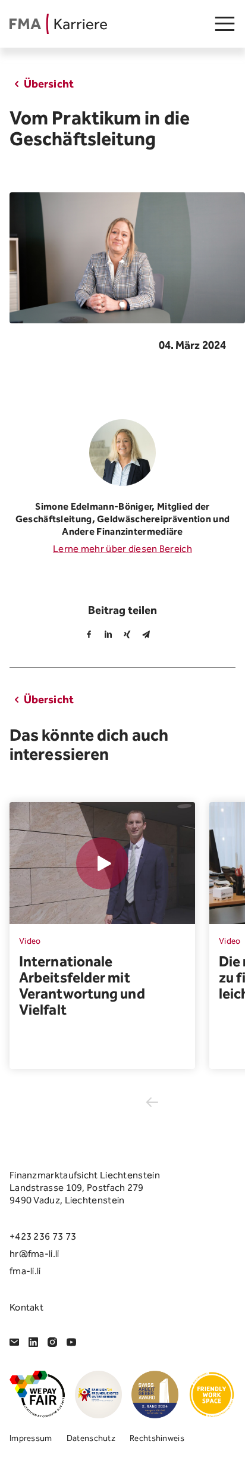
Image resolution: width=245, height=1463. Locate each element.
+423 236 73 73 (43, 1236)
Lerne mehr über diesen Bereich (122, 548)
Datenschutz (91, 1438)
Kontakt (26, 1307)
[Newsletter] (14, 1342)
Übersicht (49, 84)
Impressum (31, 1438)
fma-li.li (25, 1271)
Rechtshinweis (157, 1438)
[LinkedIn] (33, 1342)
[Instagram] (52, 1342)
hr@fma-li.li (34, 1253)
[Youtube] (71, 1342)
